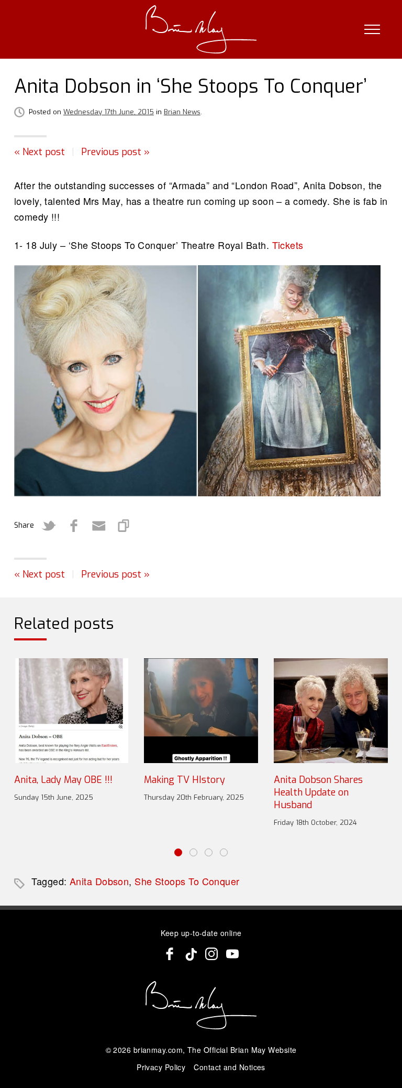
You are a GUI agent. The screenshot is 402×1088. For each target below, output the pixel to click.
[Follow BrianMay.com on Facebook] (169, 953)
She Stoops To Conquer (187, 881)
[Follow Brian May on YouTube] (232, 953)
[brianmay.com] (201, 29)
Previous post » (115, 152)
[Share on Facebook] (73, 525)
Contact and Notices (229, 1067)
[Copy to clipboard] (124, 525)
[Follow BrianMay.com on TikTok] (190, 953)
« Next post (39, 152)
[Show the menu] (372, 29)
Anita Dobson (99, 881)
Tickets (288, 245)
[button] (178, 852)
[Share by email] (98, 525)
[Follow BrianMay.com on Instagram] (211, 953)
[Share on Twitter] (48, 525)
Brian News (182, 111)
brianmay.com (158, 1050)
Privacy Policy (161, 1067)
